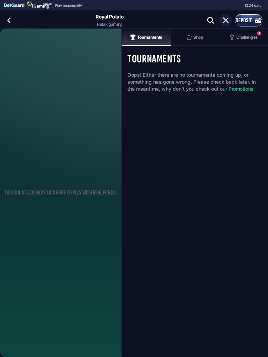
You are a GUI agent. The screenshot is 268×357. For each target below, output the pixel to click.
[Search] (210, 20)
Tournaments (149, 37)
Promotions (241, 89)
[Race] (225, 20)
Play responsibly (68, 5)
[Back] (9, 20)
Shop (198, 37)
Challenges (247, 35)
